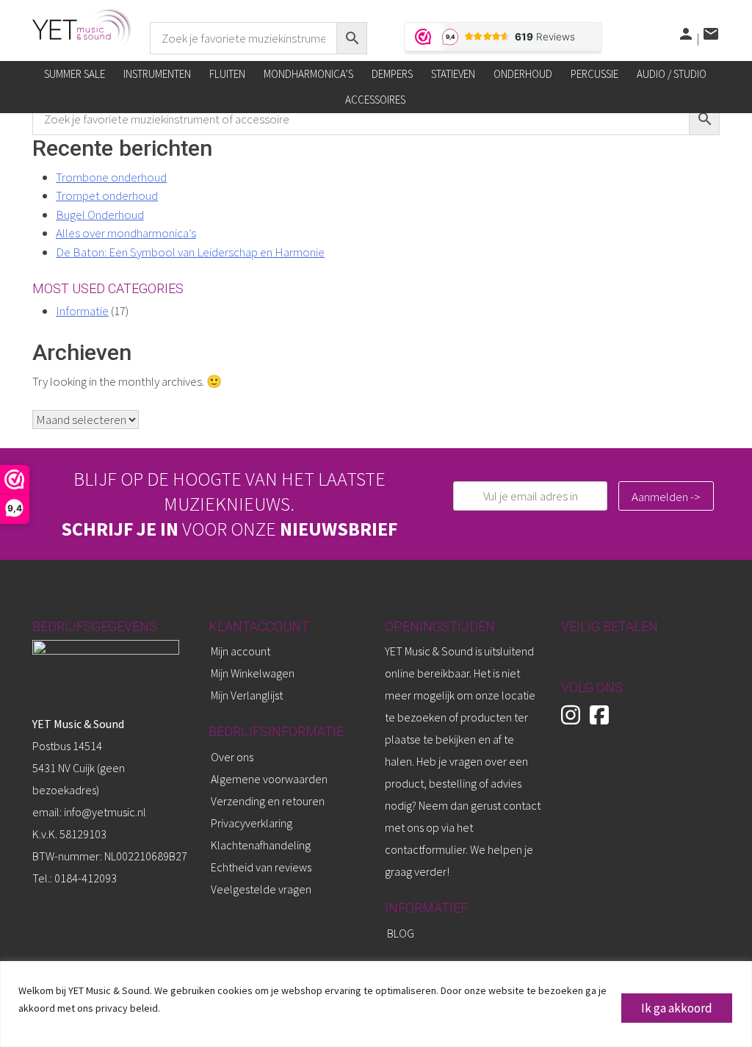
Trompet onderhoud (107, 195)
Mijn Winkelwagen (252, 673)
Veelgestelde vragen (261, 889)
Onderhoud (523, 74)
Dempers (392, 74)
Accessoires (375, 100)
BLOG (400, 933)
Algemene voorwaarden (269, 778)
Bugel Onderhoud (100, 214)
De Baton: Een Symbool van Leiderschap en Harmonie (190, 252)
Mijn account (240, 651)
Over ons (232, 756)
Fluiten (227, 74)
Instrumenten (157, 74)
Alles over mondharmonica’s (126, 233)
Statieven (453, 74)
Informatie (82, 311)
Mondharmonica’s (308, 74)
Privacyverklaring (251, 823)
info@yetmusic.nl (104, 812)
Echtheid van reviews (261, 867)
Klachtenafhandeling (261, 845)
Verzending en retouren (268, 801)
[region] (376, 1004)
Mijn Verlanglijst (247, 695)
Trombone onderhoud (111, 177)
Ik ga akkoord (676, 1008)
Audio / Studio (671, 74)
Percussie (594, 74)
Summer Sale (74, 74)
